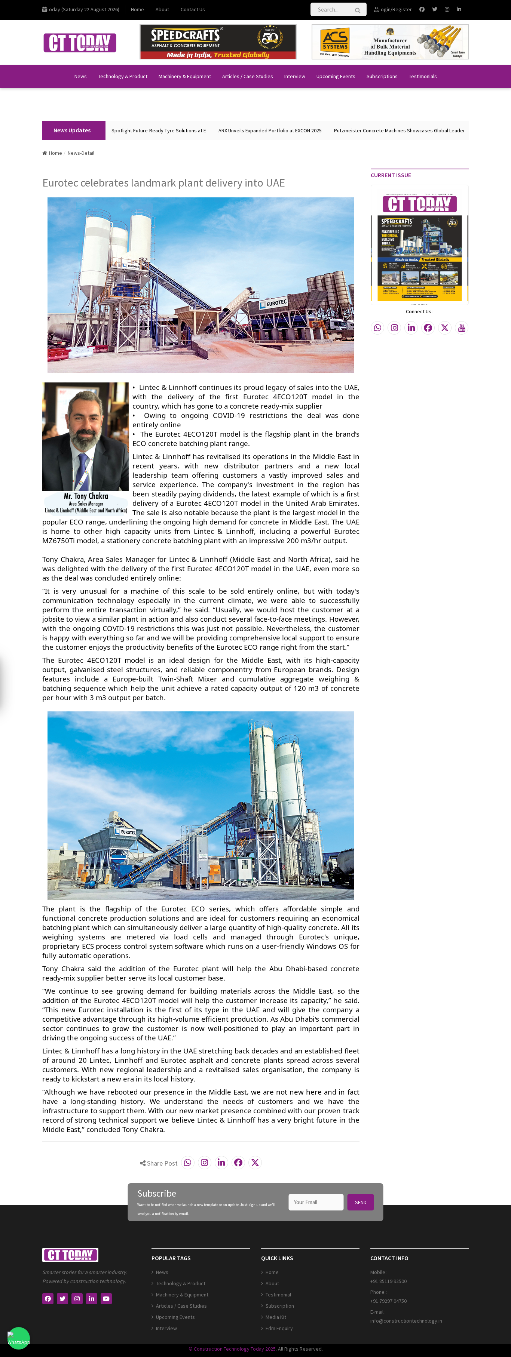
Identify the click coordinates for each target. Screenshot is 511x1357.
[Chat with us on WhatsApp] (18, 1338)
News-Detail (81, 153)
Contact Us (193, 9)
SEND (361, 1202)
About (162, 9)
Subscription (280, 1305)
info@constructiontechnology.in (406, 1320)
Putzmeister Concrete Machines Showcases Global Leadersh (372, 130)
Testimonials (423, 76)
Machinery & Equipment (185, 76)
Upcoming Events (335, 76)
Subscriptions (382, 76)
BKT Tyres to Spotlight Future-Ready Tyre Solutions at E (114, 130)
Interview (294, 76)
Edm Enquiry (279, 1328)
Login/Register (395, 9)
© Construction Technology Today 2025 (232, 1348)
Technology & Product (122, 76)
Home (137, 9)
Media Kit (276, 1317)
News (80, 76)
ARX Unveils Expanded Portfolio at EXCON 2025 (239, 130)
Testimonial (278, 1294)
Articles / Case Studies (247, 76)
